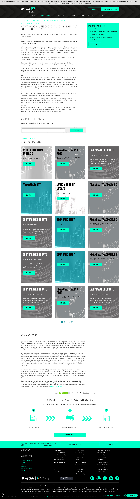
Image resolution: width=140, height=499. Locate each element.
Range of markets (80, 455)
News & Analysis (41, 20)
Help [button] (109, 15)
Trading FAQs (79, 471)
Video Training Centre (81, 464)
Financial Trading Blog (102, 469)
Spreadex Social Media (26, 468)
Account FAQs (79, 467)
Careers (22, 473)
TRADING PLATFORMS (103, 450)
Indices (55, 464)
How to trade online (59, 459)
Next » (77, 322)
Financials (32, 20)
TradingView (100, 459)
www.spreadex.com (56, 386)
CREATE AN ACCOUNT (110, 9)
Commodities (57, 471)
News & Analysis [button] (46, 15)
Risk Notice (23, 462)
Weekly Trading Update (52, 20)
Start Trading (69, 434)
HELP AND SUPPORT (81, 462)
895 (72, 322)
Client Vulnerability (80, 474)
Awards (77, 459)
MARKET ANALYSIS (102, 462)
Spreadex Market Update (103, 464)
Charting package (101, 457)
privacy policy (48, 445)
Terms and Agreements (26, 460)
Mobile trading (101, 455)
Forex (55, 469)
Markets (73, 15)
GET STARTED (57, 450)
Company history (80, 452)
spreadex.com (24, 20)
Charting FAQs (79, 469)
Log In (94, 9)
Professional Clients (87, 15)
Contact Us (23, 466)
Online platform (101, 452)
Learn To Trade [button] (61, 15)
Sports (101, 15)
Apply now (94, 44)
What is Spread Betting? (59, 452)
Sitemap (23, 464)
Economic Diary (101, 471)
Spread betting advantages (60, 455)
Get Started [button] (32, 15)
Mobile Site (23, 471)
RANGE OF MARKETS (59, 462)
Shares (55, 467)
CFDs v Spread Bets (58, 457)
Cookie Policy (50, 496)
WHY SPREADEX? (80, 450)
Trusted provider (80, 457)
